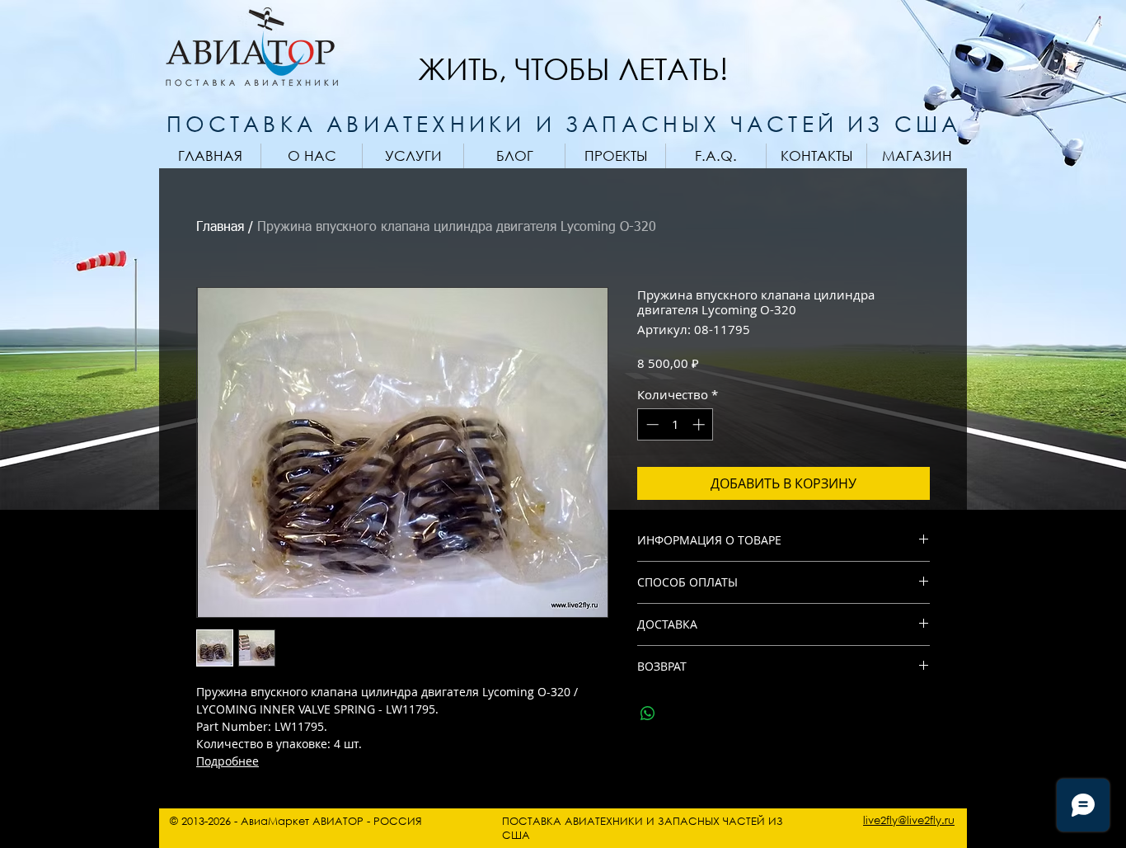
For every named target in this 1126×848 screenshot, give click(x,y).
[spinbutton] (675, 424)
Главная (220, 227)
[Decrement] (651, 424)
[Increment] (700, 424)
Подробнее (227, 761)
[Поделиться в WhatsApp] (648, 713)
